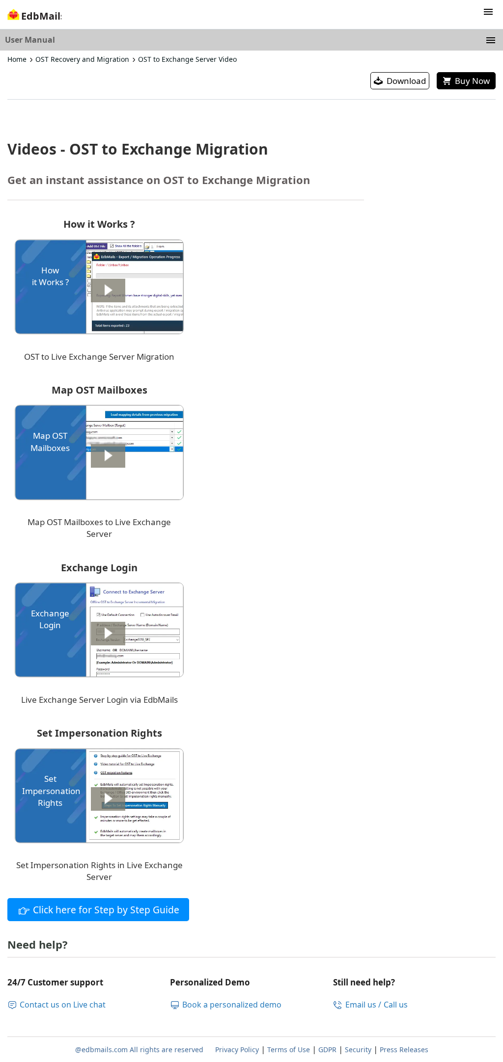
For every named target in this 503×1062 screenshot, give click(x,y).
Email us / (363, 1004)
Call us (396, 1004)
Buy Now (472, 80)
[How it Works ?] (99, 331)
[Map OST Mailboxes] (99, 497)
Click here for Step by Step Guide (106, 909)
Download (406, 80)
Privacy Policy (237, 1049)
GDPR (327, 1049)
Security (358, 1049)
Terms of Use (288, 1049)
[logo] (33, 17)
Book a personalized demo (231, 1004)
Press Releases (404, 1049)
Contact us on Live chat (63, 1004)
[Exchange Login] (99, 674)
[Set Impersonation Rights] (99, 840)
